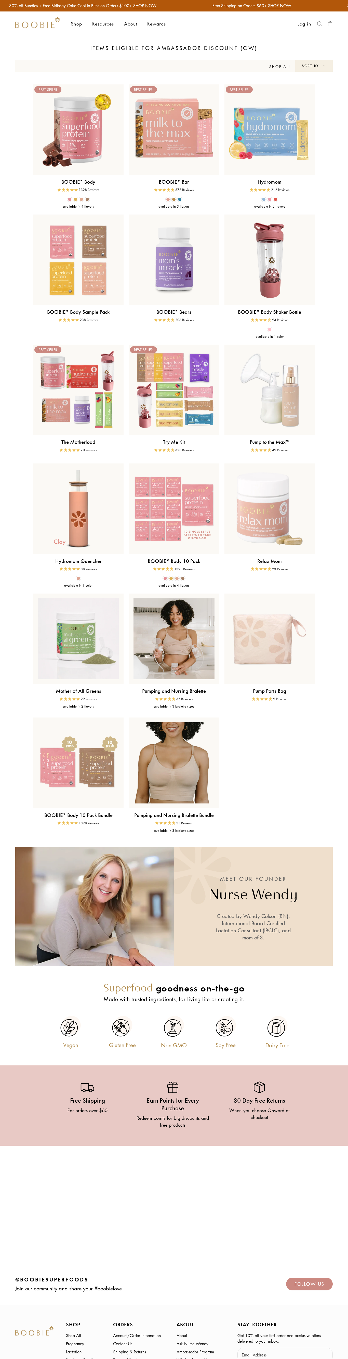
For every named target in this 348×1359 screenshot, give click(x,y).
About (182, 1335)
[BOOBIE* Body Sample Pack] (78, 260)
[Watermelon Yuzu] (269, 199)
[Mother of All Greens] (78, 639)
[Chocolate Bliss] (69, 199)
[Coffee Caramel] (87, 199)
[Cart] (330, 24)
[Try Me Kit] (174, 390)
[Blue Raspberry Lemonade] (263, 199)
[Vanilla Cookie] (75, 199)
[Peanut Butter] (174, 199)
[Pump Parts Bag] (269, 639)
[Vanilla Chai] (81, 199)
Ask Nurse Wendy (192, 1344)
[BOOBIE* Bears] (174, 260)
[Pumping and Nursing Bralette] (174, 639)
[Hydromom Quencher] (78, 508)
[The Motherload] (78, 390)
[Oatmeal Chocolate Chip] (168, 199)
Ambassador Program (195, 1352)
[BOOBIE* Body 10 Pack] (174, 508)
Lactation (74, 1352)
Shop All (73, 1335)
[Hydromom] (269, 129)
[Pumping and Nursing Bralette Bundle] (174, 763)
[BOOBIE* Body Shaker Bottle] (269, 260)
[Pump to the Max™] (269, 390)
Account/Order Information (137, 1335)
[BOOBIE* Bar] (174, 129)
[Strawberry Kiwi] (275, 199)
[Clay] (78, 578)
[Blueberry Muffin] (179, 199)
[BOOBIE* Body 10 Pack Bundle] (78, 763)
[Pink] (269, 329)
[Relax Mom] (269, 508)
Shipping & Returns (129, 1352)
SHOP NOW (144, 5)
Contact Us (122, 1344)
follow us (309, 1284)
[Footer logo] (34, 1332)
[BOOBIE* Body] (78, 129)
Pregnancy (75, 1344)
